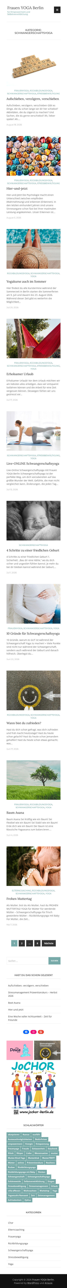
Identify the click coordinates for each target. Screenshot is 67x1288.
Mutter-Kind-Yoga (16, 1158)
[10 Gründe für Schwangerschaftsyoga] (33, 605)
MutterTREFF (48, 1158)
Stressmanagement (38, 1186)
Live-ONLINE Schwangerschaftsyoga (33, 463)
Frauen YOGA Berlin (25, 7)
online (21, 1162)
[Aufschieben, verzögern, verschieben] (33, 67)
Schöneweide (14, 1181)
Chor (10, 1222)
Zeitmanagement (46, 1195)
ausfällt (36, 1134)
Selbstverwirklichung (34, 1181)
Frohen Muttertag (19, 899)
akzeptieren (14, 1134)
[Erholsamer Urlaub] (33, 339)
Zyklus (28, 1200)
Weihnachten (30, 1190)
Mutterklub (33, 1158)
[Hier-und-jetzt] (33, 157)
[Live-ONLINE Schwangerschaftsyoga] (33, 432)
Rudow (11, 1167)
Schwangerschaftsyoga (21, 93)
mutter (54, 1153)
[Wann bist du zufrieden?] (33, 691)
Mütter (11, 1162)
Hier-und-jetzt (17, 188)
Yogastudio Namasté (18, 1195)
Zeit (33, 1195)
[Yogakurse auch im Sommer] (33, 250)
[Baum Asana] (33, 781)
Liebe (29, 1153)
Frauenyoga (21, 90)
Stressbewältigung (48, 93)
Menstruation (41, 1153)
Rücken (41, 1172)
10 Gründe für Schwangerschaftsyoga (33, 633)
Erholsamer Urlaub (20, 374)
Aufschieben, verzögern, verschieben (33, 99)
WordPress (33, 1283)
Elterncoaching (21, 890)
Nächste (48, 943)
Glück (10, 1153)
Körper (20, 1153)
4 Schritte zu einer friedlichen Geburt (33, 550)
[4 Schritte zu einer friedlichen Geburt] (33, 522)
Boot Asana (14, 1002)
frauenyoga (13, 1148)
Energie (29, 1143)
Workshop (44, 1190)
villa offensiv (14, 1190)
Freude (25, 1148)
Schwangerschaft (16, 1176)
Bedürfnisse (41, 1139)
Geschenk (52, 1148)
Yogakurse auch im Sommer (26, 281)
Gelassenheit (38, 1148)
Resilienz (50, 1162)
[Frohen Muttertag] (33, 867)
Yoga (33, 276)
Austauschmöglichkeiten (20, 1139)
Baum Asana (15, 813)
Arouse (48, 1283)
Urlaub (54, 1186)
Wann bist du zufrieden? (24, 723)
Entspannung (42, 1143)
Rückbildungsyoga (41, 90)
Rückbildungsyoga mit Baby (21, 1172)
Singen (51, 1181)
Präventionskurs (35, 1162)
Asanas (26, 1134)
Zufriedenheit (14, 1200)
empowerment (15, 1143)
